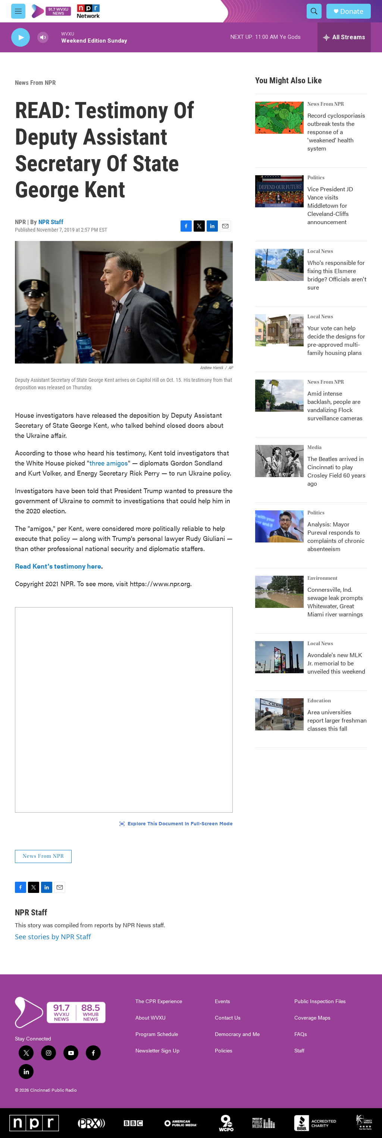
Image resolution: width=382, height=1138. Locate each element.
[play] (20, 37)
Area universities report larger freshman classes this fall (337, 720)
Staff (299, 1051)
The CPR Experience (158, 1001)
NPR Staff (50, 222)
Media (314, 448)
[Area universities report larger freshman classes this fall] (279, 714)
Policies (223, 1051)
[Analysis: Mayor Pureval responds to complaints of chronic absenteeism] (279, 526)
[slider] (55, 37)
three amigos (109, 462)
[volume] (43, 37)
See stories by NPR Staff (53, 936)
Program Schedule (156, 1034)
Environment (322, 578)
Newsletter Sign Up (157, 1051)
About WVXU (150, 1018)
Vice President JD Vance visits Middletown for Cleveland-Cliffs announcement (330, 205)
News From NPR (35, 82)
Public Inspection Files (320, 1001)
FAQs (300, 1034)
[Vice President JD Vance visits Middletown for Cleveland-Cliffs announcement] (279, 191)
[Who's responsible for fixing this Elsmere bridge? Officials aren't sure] (279, 265)
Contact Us (228, 1018)
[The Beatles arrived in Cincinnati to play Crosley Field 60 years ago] (279, 461)
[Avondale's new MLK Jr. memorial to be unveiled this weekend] (279, 657)
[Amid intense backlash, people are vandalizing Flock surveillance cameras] (279, 396)
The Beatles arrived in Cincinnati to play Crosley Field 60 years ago (336, 471)
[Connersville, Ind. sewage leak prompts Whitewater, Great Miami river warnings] (279, 592)
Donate (351, 11)
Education (319, 701)
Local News (320, 251)
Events (222, 1001)
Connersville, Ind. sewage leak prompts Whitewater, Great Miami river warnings (335, 601)
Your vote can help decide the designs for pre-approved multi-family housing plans (336, 340)
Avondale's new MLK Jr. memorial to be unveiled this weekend (336, 662)
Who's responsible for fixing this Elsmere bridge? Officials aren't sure (336, 274)
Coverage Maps (312, 1018)
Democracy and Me (237, 1034)
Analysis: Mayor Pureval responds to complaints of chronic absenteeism (335, 536)
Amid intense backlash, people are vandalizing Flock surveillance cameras (335, 405)
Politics (316, 178)
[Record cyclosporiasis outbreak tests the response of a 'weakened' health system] (279, 118)
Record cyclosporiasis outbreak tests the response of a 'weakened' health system (336, 131)
